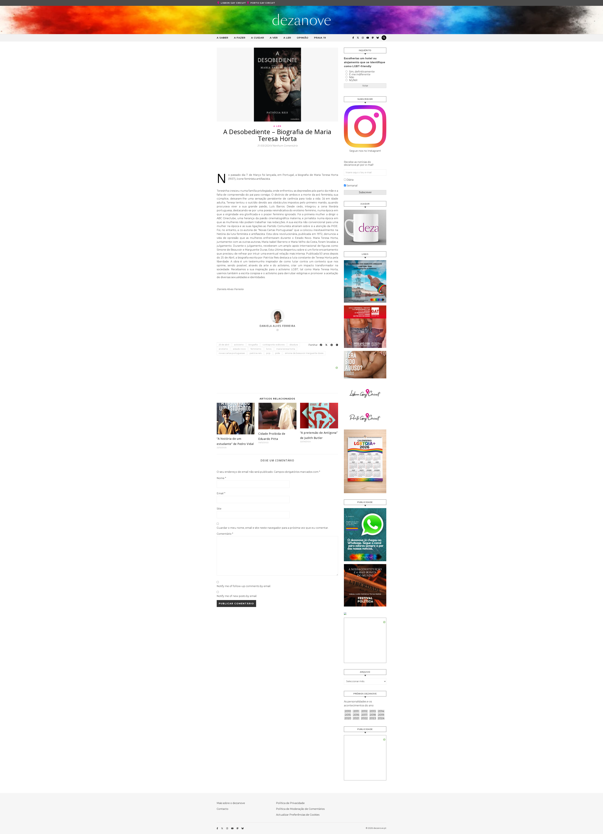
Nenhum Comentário (285, 145)
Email (221, 493)
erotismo (223, 349)
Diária (350, 179)
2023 (372, 718)
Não (351, 77)
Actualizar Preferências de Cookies (297, 814)
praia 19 (320, 37)
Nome (221, 478)
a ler (287, 37)
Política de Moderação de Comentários (300, 808)
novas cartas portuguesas (232, 353)
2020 (348, 718)
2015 (348, 714)
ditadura (293, 344)
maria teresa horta (285, 349)
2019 (381, 714)
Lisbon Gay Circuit (233, 3)
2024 (381, 718)
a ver (274, 37)
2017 (364, 714)
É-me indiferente (359, 74)
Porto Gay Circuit (262, 3)
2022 (364, 718)
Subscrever (365, 192)
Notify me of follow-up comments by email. (244, 586)
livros (268, 349)
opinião (302, 37)
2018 (373, 714)
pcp (268, 353)
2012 (364, 711)
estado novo (239, 349)
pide (277, 353)
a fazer (239, 37)
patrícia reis (255, 353)
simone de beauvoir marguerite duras (304, 353)
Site (219, 508)
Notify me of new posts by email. (237, 596)
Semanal (352, 185)
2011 (356, 711)
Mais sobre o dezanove (231, 803)
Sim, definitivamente (362, 71)
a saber (222, 37)
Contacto (222, 808)
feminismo (256, 349)
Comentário (225, 533)
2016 (356, 714)
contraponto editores (274, 344)
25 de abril (224, 344)
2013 (373, 711)
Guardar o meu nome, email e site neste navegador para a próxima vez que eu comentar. (273, 527)
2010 (348, 711)
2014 (381, 711)
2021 (356, 718)
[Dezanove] (301, 19)
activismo (239, 344)
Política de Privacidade (290, 803)
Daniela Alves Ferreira (277, 326)
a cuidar (257, 37)
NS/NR (353, 80)
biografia (253, 344)
